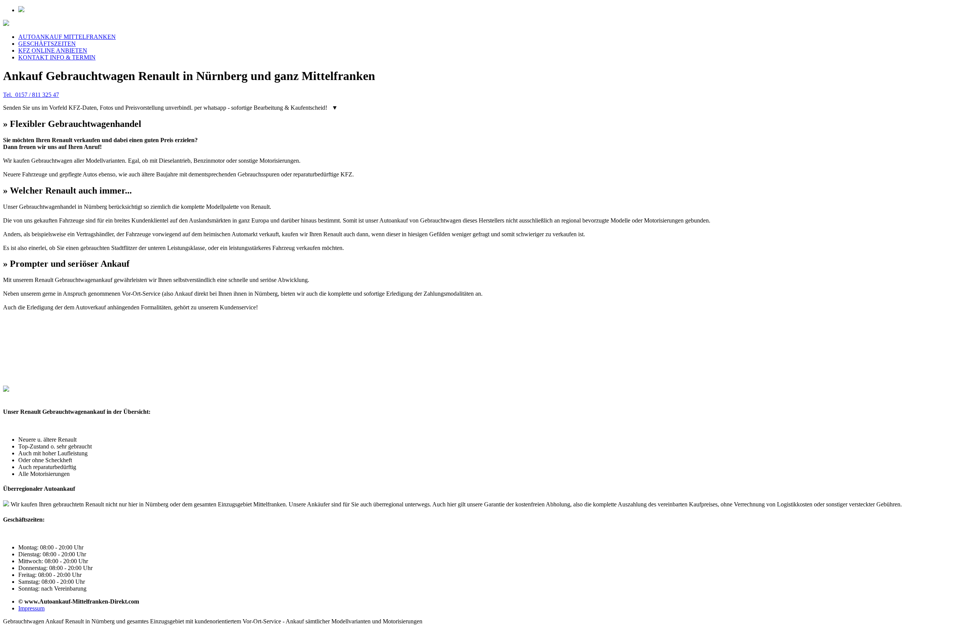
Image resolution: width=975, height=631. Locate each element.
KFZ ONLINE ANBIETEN (52, 50)
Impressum (31, 608)
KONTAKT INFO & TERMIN (57, 57)
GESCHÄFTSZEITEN (47, 43)
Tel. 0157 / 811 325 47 (31, 94)
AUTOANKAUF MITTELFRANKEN (67, 37)
